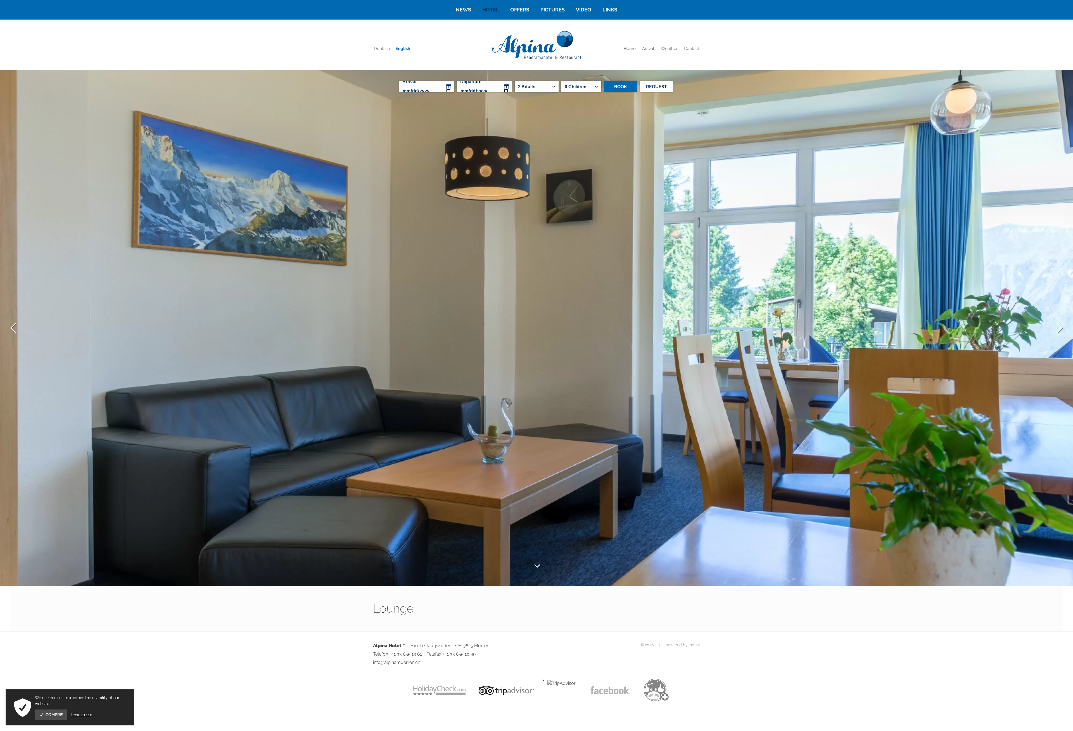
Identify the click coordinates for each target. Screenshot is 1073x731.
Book (620, 86)
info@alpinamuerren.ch (396, 662)
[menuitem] (463, 10)
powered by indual (683, 645)
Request (656, 86)
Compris (54, 715)
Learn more (81, 714)
